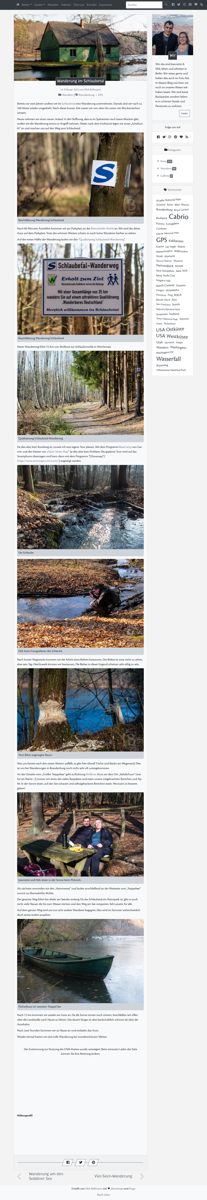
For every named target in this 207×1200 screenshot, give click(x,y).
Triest (159, 323)
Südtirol (174, 314)
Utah (159, 342)
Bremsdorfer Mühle (102, 228)
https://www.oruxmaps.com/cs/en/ (38, 461)
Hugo (132, 1188)
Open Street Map (58, 451)
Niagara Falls (163, 280)
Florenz (160, 224)
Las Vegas (170, 246)
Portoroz (161, 295)
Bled (177, 205)
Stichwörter (174, 190)
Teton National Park (167, 319)
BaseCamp (125, 447)
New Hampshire (165, 271)
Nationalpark (165, 265)
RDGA (178, 295)
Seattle (176, 304)
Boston (185, 205)
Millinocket (181, 251)
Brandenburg (86, 95)
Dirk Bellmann (93, 1188)
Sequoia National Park (168, 309)
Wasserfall (168, 359)
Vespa (179, 342)
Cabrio (178, 217)
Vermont (169, 342)
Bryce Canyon (181, 210)
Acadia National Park (168, 199)
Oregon (160, 290)
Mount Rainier (164, 260)
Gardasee (161, 228)
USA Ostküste (170, 329)
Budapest (161, 218)
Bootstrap (117, 1188)
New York (182, 271)
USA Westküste (172, 336)
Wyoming (162, 365)
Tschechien (169, 323)
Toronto (184, 319)
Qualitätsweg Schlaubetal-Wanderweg (102, 239)
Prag (170, 295)
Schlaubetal (68, 103)
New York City (165, 275)
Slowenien (162, 314)
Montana (169, 256)
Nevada (179, 266)
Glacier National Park (167, 233)
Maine (181, 246)
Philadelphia (172, 290)
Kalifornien (176, 240)
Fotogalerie (172, 224)
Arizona (160, 205)
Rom (174, 300)
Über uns (78, 5)
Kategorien (174, 150)
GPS (100, 95)
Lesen (184, 113)
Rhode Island (163, 299)
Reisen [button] (25, 5)
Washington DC (165, 352)
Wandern (53, 5)
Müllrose (91, 774)
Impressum (105, 5)
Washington (178, 347)
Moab (159, 256)
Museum (178, 261)
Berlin (170, 205)
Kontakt (92, 5)
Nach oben (103, 1195)
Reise (163, 161)
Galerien (66, 5)
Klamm (160, 246)
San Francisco (163, 305)
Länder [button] (38, 5)
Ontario (180, 285)
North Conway (165, 285)
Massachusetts (164, 251)
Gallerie (164, 176)
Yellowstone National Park (171, 370)
